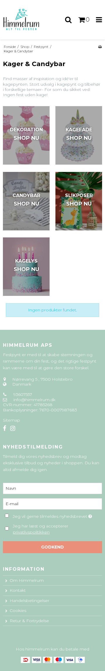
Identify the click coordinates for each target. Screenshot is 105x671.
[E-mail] (52, 503)
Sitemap (11, 420)
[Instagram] (12, 428)
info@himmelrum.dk (34, 399)
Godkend (52, 547)
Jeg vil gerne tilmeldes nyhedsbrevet (50, 515)
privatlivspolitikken (31, 532)
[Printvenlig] (100, 46)
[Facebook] (4, 428)
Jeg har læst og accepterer (40, 529)
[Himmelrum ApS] (26, 20)
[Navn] (52, 488)
